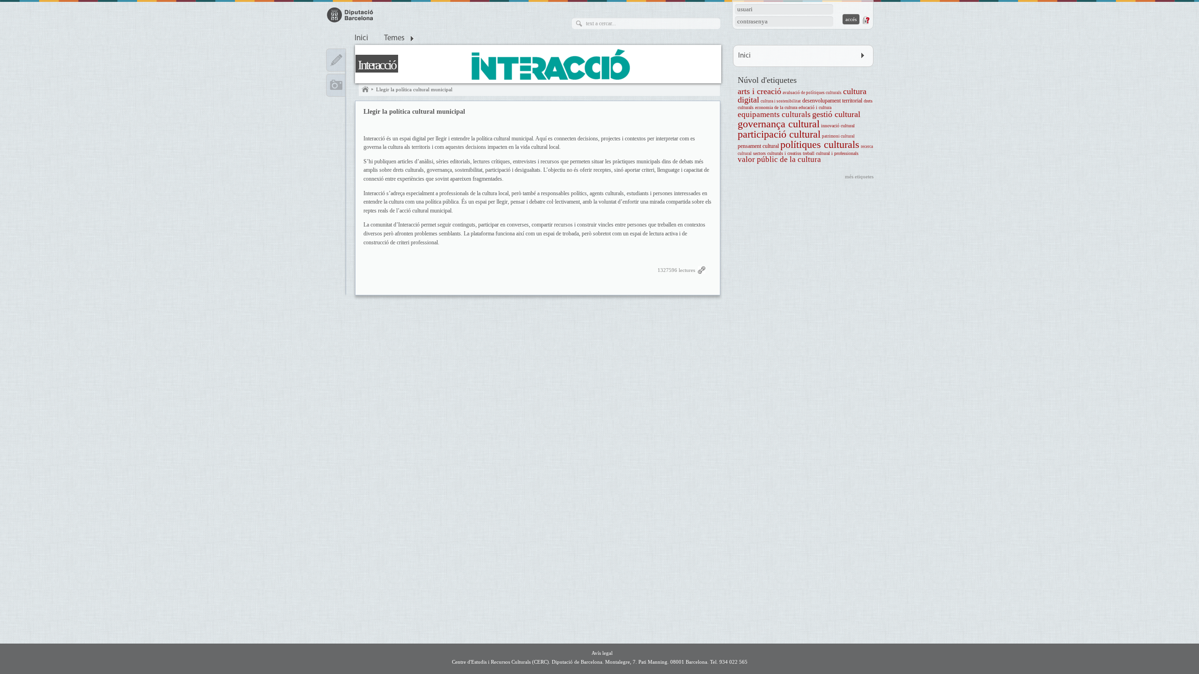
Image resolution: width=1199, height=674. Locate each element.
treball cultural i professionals (831, 153)
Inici (361, 38)
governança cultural (779, 124)
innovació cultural (838, 125)
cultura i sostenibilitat (781, 101)
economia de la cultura (776, 107)
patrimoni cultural (838, 136)
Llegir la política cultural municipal (414, 89)
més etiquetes (859, 176)
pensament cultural (758, 146)
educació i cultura (815, 107)
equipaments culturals (774, 114)
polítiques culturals (819, 144)
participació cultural (779, 134)
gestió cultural (836, 114)
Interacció (377, 65)
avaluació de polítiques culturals (812, 92)
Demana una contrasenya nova (865, 20)
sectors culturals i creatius (777, 153)
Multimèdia (336, 85)
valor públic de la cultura (779, 159)
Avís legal (602, 653)
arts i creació (759, 91)
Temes (394, 38)
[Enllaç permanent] (701, 272)
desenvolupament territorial (832, 101)
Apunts (336, 60)
